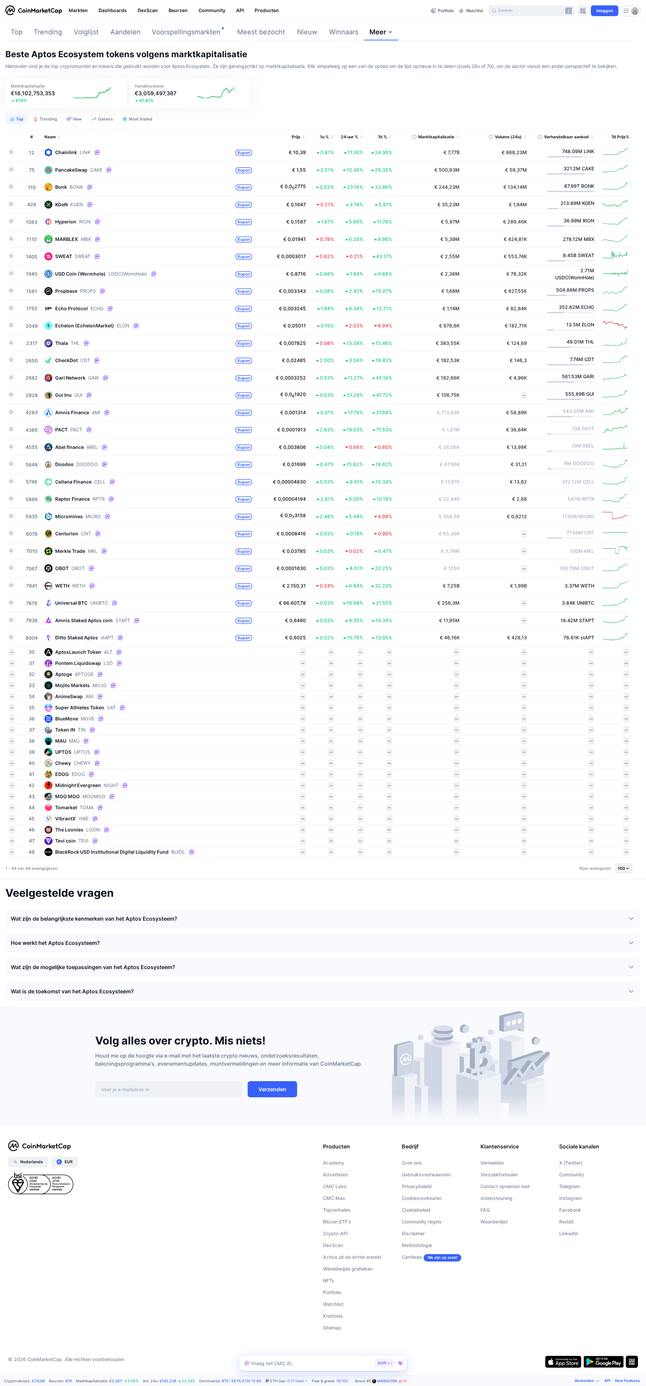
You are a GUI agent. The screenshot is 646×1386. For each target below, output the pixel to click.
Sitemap (332, 1327)
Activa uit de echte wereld (352, 1257)
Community (571, 1174)
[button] (66, 93)
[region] (248, 11)
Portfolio (332, 1292)
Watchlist (333, 1304)
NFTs (328, 1280)
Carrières (412, 1257)
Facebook (570, 1210)
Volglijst (86, 32)
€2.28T (115, 1381)
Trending (48, 32)
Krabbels (333, 1316)
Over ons (412, 1163)
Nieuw (307, 32)
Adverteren (335, 1174)
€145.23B (167, 1381)
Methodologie (417, 1245)
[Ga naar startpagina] (33, 11)
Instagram (570, 1198)
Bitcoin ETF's (337, 1221)
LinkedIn (568, 1233)
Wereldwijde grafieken (347, 1269)
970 (68, 1381)
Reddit (566, 1221)
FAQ (485, 1210)
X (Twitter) (570, 1163)
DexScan (333, 1245)
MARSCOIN (392, 1381)
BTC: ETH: (241, 1381)
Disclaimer (413, 1233)
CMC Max (334, 1198)
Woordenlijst (494, 1221)
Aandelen (125, 32)
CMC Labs (335, 1186)
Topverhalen (336, 1210)
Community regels (422, 1221)
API (607, 1380)
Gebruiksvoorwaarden (426, 1174)
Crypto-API (335, 1233)
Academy (333, 1163)
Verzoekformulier (499, 1174)
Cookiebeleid (416, 1210)
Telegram (569, 1186)
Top (17, 32)
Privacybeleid (417, 1186)
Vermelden (492, 1163)
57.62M (38, 1381)
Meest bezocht (261, 32)
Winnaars (343, 32)
